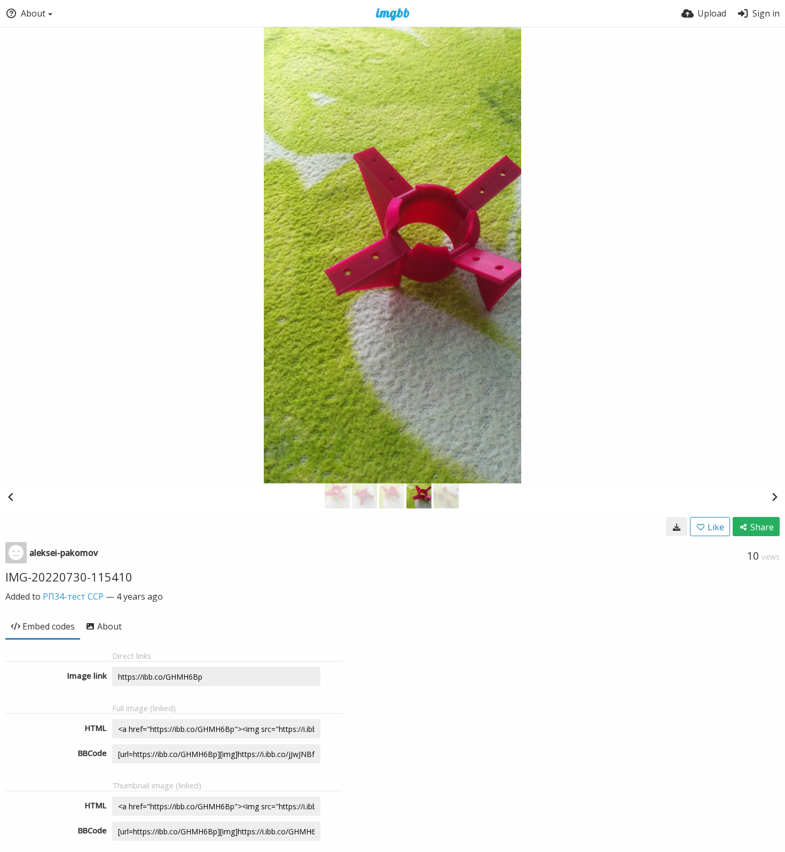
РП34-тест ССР (73, 596)
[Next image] (774, 496)
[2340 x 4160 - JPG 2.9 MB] (676, 526)
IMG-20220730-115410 (68, 577)
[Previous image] (10, 496)
